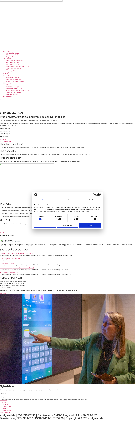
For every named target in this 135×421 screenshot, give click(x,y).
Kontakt (5, 73)
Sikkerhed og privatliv (12, 70)
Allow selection (67, 225)
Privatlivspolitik (7, 406)
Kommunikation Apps (12, 62)
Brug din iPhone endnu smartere (15, 57)
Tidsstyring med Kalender (13, 68)
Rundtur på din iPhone (12, 53)
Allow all (90, 225)
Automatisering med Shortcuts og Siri (17, 66)
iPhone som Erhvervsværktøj (14, 60)
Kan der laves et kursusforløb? (9, 272)
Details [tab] (67, 199)
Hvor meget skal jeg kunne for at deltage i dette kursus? (16, 253)
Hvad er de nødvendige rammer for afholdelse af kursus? (17, 268)
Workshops (6, 51)
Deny (45, 225)
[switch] (58, 219)
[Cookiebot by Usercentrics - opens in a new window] (94, 194)
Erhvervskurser (7, 58)
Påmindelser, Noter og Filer (14, 64)
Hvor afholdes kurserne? (7, 263)
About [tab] (91, 199)
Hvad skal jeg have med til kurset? (10, 258)
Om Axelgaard (7, 72)
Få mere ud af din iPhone (13, 55)
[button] (67, 253)
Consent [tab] (44, 199)
